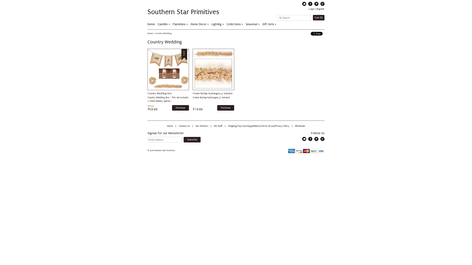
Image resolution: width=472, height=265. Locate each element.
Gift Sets (268, 24)
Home (151, 24)
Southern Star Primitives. (165, 150)
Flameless (180, 24)
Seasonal (251, 24)
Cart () (319, 17)
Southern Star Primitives (183, 12)
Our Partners (201, 126)
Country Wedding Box (160, 93)
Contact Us (184, 126)
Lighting (216, 24)
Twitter (304, 4)
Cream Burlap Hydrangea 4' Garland (212, 93)
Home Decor (198, 24)
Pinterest (316, 4)
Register (320, 9)
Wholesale (300, 126)
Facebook (310, 4)
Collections (234, 24)
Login (312, 9)
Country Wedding (163, 33)
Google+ (322, 4)
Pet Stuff (218, 126)
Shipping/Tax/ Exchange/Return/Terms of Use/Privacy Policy (258, 126)
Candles (163, 24)
